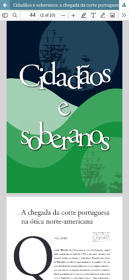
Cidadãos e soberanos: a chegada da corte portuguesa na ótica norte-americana (71, 5)
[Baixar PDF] (124, 5)
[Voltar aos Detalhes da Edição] (5, 5)
